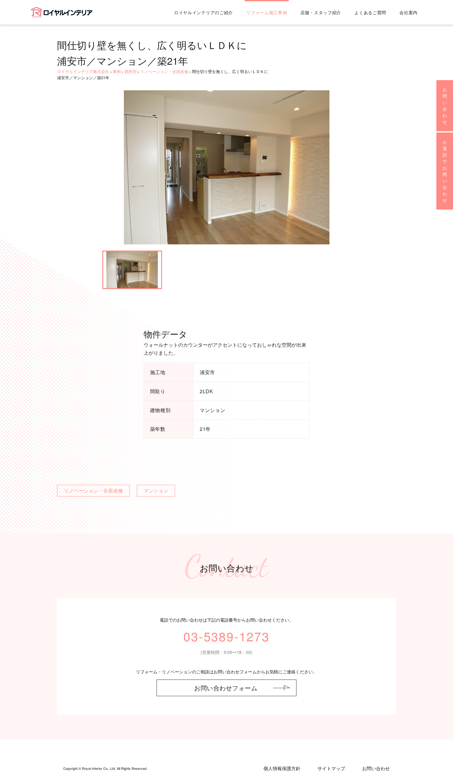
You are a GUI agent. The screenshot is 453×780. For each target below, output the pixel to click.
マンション (156, 490)
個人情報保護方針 (281, 768)
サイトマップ (331, 768)
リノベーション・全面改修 (93, 490)
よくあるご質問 (370, 12)
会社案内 (408, 12)
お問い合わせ (376, 768)
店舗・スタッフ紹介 (320, 12)
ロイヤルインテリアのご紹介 (203, 12)
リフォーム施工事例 (266, 12)
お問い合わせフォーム (225, 687)
